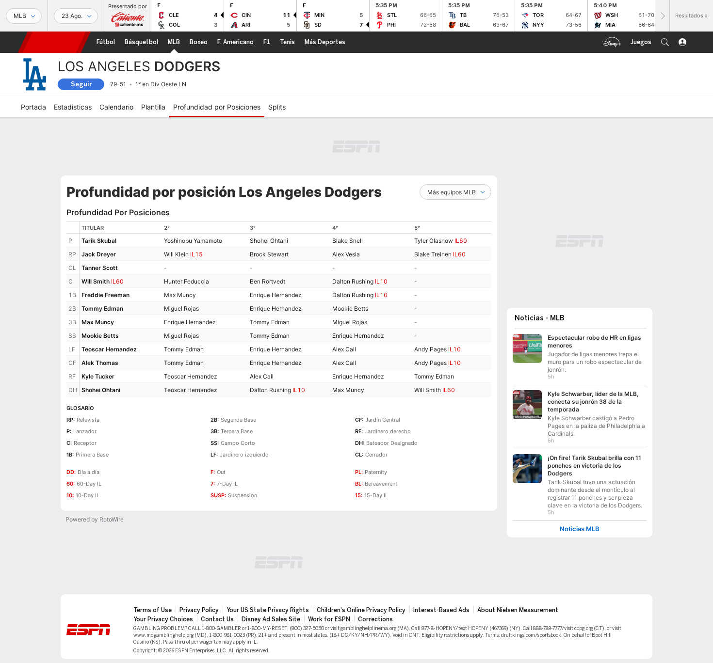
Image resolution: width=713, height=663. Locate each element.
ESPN (54, 42)
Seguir (81, 84)
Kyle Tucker (97, 376)
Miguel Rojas (181, 308)
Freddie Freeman (105, 295)
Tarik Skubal (98, 240)
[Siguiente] (662, 16)
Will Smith (95, 281)
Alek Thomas (99, 362)
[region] (285, 308)
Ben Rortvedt (267, 281)
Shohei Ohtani (269, 240)
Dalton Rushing (352, 281)
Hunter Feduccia (186, 281)
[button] (665, 42)
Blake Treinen (433, 254)
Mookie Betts (350, 308)
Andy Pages (430, 349)
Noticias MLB (580, 529)
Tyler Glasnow (433, 240)
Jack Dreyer (98, 254)
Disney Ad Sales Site (271, 619)
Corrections (375, 619)
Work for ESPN (329, 619)
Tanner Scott (99, 267)
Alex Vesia (346, 254)
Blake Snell (347, 240)
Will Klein (176, 254)
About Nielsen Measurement (517, 610)
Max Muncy (180, 295)
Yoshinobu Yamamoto (193, 240)
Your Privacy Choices (163, 619)
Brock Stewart (269, 254)
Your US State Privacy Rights (268, 610)
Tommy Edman (102, 308)
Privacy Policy (199, 610)
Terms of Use (152, 610)
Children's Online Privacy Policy (361, 610)
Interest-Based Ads (441, 610)
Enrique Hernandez (276, 295)
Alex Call (344, 349)
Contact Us (217, 619)
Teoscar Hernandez (109, 349)
